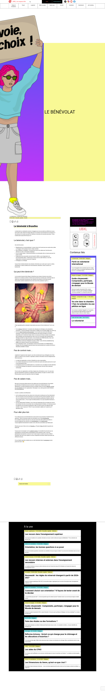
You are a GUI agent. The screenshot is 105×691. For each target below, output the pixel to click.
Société (61, 5)
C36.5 (40, 339)
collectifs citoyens (34, 431)
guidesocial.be (44, 421)
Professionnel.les (57, 1)
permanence (46, 440)
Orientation (71, 5)
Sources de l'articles (23, 483)
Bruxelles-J (33, 426)
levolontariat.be (45, 418)
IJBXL (47, 1)
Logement (33, 5)
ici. (55, 330)
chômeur (20, 329)
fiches (41, 426)
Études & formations (13, 6)
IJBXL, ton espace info (19, 1)
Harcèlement (81, 5)
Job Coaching (91, 5)
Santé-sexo (52, 5)
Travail (23, 5)
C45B (48, 330)
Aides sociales (42, 5)
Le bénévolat (13, 216)
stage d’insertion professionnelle (27, 332)
